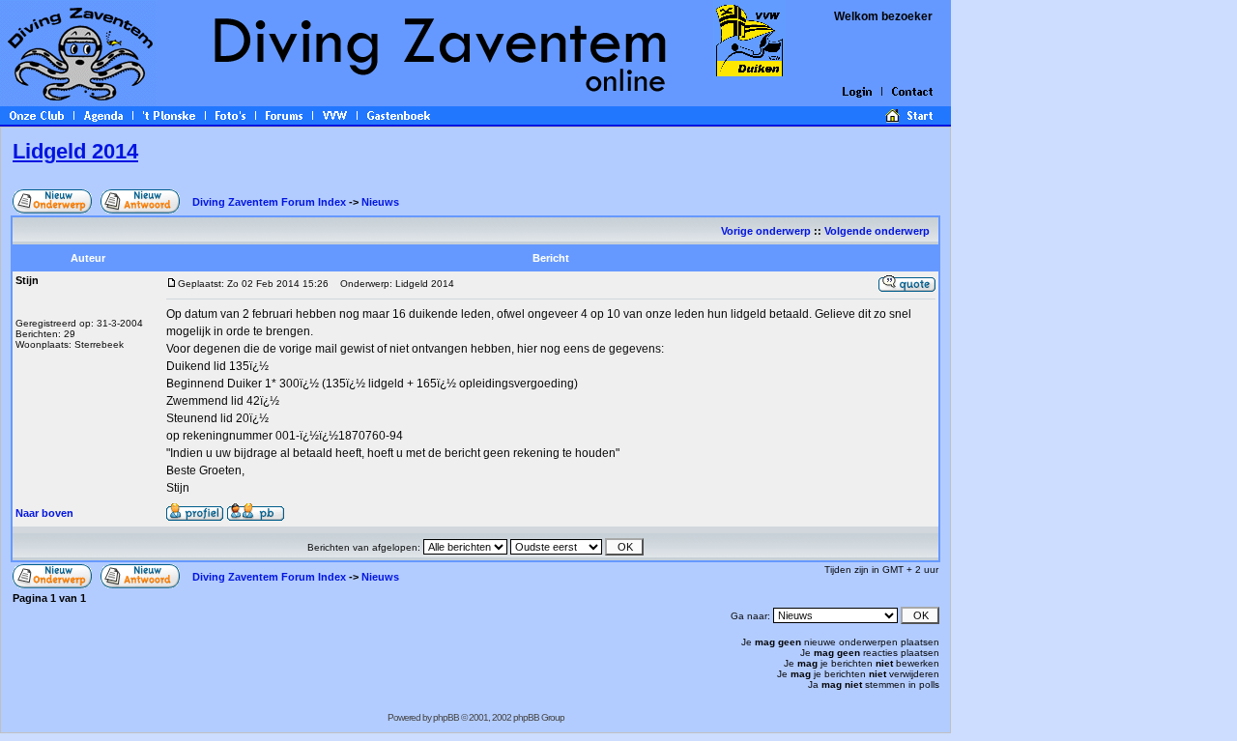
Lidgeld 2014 (75, 151)
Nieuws (380, 202)
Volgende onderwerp (878, 231)
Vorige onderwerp (766, 231)
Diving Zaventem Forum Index (269, 202)
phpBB (446, 717)
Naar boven (44, 513)
